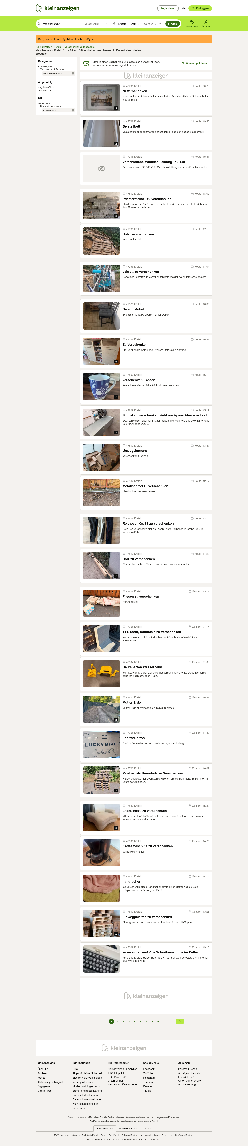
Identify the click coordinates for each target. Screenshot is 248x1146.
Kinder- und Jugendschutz (88, 1086)
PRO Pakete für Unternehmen (117, 1078)
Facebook (149, 1069)
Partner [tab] (148, 1128)
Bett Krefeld (114, 1135)
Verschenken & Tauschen (52, 69)
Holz (141, 1135)
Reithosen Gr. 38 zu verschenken (148, 523)
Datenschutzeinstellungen (87, 1099)
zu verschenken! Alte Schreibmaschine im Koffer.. (161, 952)
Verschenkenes (152, 1135)
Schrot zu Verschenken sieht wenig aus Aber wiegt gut (165, 415)
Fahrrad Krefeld (169, 1135)
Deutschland (44, 103)
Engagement (44, 1086)
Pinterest (148, 1086)
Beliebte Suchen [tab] (105, 1128)
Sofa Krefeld (93, 1135)
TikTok (147, 1090)
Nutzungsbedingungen (86, 1103)
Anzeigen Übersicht (189, 1073)
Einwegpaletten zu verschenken (147, 917)
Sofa (109, 1139)
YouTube (148, 1073)
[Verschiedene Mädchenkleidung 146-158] (101, 168)
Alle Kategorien (45, 66)
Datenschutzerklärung (85, 1095)
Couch (104, 1135)
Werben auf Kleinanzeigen (123, 1084)
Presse (41, 1077)
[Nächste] (180, 1021)
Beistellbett (131, 126)
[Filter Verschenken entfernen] (73, 73)
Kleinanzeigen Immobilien (122, 1069)
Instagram (149, 1077)
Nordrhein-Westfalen (50, 105)
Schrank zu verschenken (125, 1139)
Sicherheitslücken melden (87, 1077)
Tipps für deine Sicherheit (87, 1073)
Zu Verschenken (135, 344)
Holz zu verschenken (139, 559)
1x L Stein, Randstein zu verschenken (152, 632)
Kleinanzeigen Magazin (50, 1082)
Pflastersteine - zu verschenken (147, 199)
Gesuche (42, 90)
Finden (172, 24)
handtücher (131, 881)
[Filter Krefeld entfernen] (73, 110)
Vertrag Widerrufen (83, 1082)
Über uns (42, 1069)
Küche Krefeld (79, 1135)
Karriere (42, 1073)
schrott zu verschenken (141, 272)
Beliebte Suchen (187, 1069)
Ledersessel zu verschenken (145, 811)
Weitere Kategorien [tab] (128, 1128)
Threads (148, 1082)
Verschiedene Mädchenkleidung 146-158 (154, 162)
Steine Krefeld (185, 1135)
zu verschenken (135, 91)
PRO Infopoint (116, 1073)
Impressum (79, 1108)
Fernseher (100, 1139)
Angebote (43, 87)
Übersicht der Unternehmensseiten (190, 1078)
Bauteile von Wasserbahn (142, 667)
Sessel (90, 1139)
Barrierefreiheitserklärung (87, 1090)
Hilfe (75, 1069)
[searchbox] (62, 23)
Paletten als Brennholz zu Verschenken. (153, 773)
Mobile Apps (44, 1090)
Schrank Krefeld (129, 1135)
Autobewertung (187, 1084)
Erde (140, 1139)
